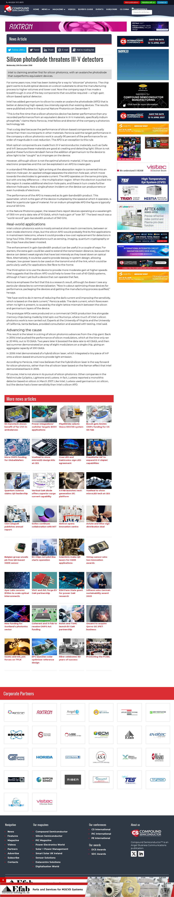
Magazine (58, 9)
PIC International (101, 834)
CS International (100, 829)
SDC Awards (98, 854)
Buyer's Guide (85, 9)
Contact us (162, 2)
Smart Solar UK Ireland (49, 853)
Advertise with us (148, 2)
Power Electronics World (50, 844)
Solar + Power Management (52, 849)
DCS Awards (98, 849)
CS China (124, 9)
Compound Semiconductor (52, 831)
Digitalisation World (47, 866)
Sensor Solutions (45, 857)
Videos (71, 9)
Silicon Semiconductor (49, 836)
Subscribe (111, 9)
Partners (13, 849)
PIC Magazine (44, 840)
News (45, 9)
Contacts (13, 862)
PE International (100, 838)
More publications (131, 2)
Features (13, 836)
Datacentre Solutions (48, 862)
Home (36, 9)
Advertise (13, 853)
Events (99, 9)
